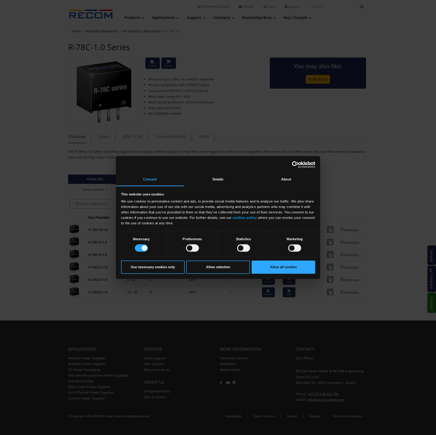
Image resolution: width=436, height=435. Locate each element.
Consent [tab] (150, 179)
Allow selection (218, 267)
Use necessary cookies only (153, 267)
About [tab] (286, 179)
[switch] (192, 248)
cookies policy (245, 218)
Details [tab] (218, 179)
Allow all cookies (283, 267)
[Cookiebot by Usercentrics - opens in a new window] (295, 164)
